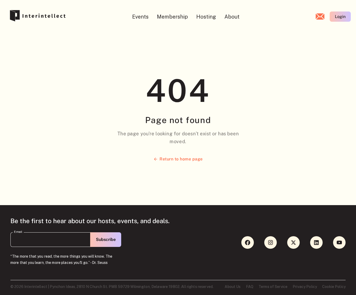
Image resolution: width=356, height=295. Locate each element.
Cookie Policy (334, 287)
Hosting (206, 17)
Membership (172, 17)
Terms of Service (273, 287)
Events (140, 17)
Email (18, 232)
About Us (233, 287)
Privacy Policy (305, 287)
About (232, 17)
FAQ (249, 287)
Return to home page (180, 159)
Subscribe (106, 239)
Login (340, 16)
